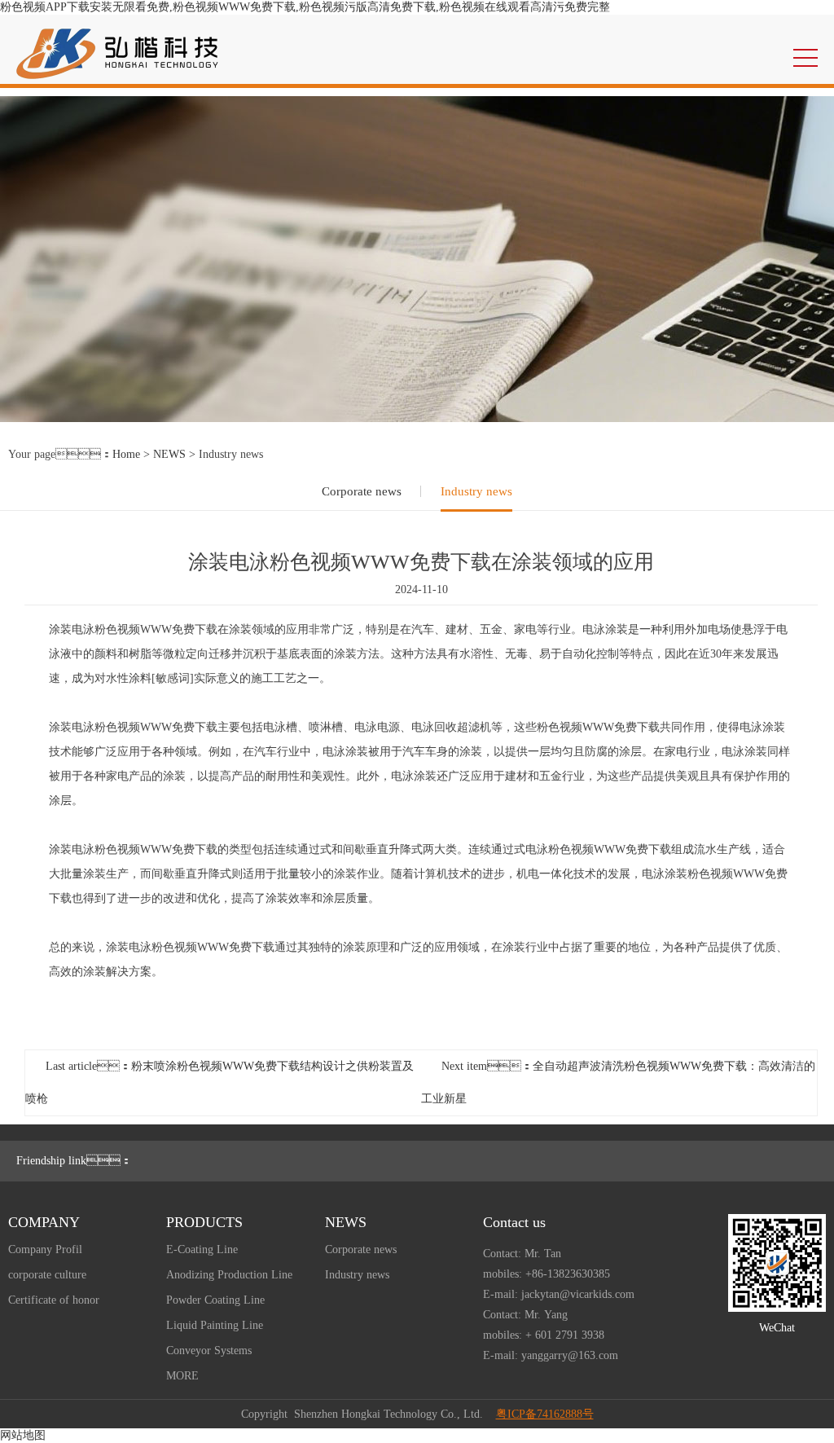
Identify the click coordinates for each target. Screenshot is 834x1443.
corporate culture (47, 1275)
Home (126, 454)
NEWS (169, 454)
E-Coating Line (202, 1249)
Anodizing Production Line (229, 1275)
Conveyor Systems (209, 1350)
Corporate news (362, 491)
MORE (182, 1376)
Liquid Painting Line (214, 1325)
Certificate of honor (53, 1300)
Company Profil (45, 1249)
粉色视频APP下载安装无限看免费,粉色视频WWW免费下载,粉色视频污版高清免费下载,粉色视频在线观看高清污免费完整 (305, 7)
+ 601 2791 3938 (564, 1335)
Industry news (476, 491)
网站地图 (23, 1435)
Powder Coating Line (215, 1300)
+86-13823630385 (567, 1274)
